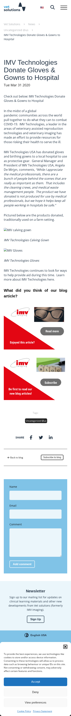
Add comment (22, 564)
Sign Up (35, 619)
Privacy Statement (42, 711)
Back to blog (16, 457)
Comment (15, 524)
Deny (35, 692)
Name (13, 486)
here (50, 279)
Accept (35, 681)
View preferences (35, 702)
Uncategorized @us (36, 420)
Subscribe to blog (52, 457)
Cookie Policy (24, 711)
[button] (65, 647)
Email (12, 505)
